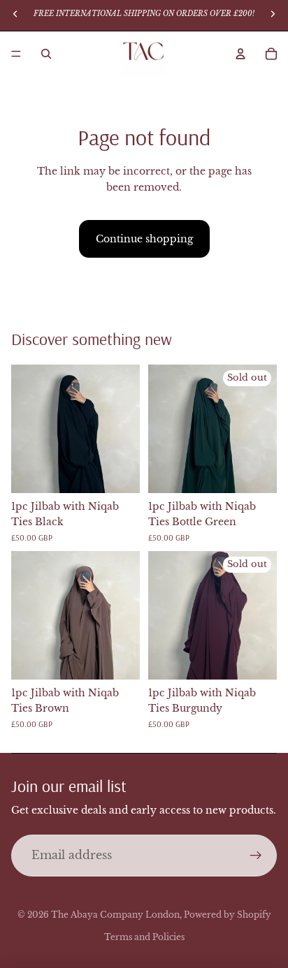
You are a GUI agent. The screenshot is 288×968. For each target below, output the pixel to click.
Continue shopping (144, 239)
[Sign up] (256, 855)
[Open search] (46, 53)
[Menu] (16, 54)
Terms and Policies (144, 937)
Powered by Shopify (227, 914)
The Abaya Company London (115, 914)
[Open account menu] (240, 53)
